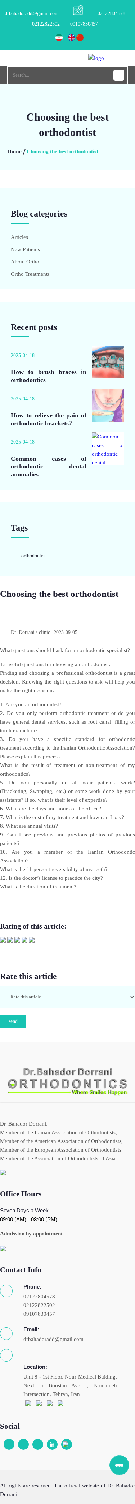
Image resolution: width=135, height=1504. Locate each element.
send (13, 1021)
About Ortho (25, 262)
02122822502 (46, 24)
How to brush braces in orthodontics (48, 376)
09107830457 (84, 24)
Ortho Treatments (30, 274)
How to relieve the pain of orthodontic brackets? (48, 419)
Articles (19, 237)
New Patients (25, 249)
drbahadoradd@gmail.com (32, 13)
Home (14, 151)
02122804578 (111, 13)
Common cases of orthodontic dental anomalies (48, 466)
